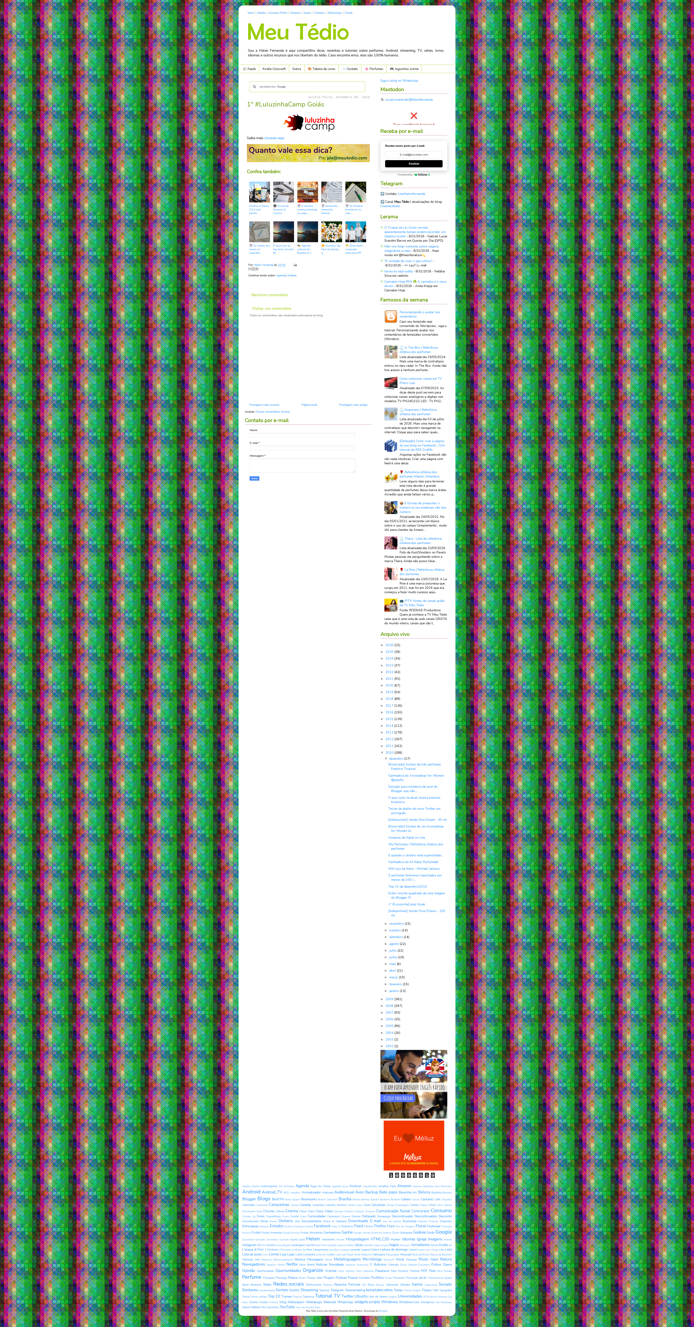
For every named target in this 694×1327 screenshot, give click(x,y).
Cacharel (427, 1199)
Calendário (248, 1205)
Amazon (404, 1185)
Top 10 (274, 1296)
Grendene (272, 1239)
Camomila (262, 1205)
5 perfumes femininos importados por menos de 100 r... (415, 877)
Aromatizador (311, 1192)
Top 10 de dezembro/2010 (407, 886)
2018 (389, 699)
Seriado (445, 1284)
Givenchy (376, 1232)
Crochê (294, 1216)
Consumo (441, 1210)
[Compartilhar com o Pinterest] (257, 269)
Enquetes (446, 1221)
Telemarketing (355, 1290)
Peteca (292, 1277)
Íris (264, 1245)
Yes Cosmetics (270, 1307)
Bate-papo (388, 1192)
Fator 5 (336, 1226)
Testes (398, 1290)
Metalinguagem (347, 1259)
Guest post (297, 1240)
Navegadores (253, 1264)
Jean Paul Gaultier (326, 1245)
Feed (358, 1225)
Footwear (434, 1226)
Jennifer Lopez (372, 1245)
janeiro (394, 991)
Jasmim (310, 1245)
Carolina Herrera (335, 1205)
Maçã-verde (353, 1254)
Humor (396, 1239)
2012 (389, 739)
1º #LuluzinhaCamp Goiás (406, 904)
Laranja (344, 1249)
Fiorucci (368, 1226)
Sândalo (405, 1285)
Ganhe (347, 1232)
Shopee (295, 13)
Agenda (281, 275)
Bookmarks (309, 1199)
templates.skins (379, 1289)
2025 (389, 652)
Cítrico (303, 1211)
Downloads (358, 1220)
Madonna (366, 1254)
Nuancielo (362, 1264)
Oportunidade (265, 1271)
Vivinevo (273, 1302)
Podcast (341, 1277)
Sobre (307, 13)
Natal (434, 1259)
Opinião (248, 1270)
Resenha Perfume (347, 1284)
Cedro (367, 1205)
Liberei (413, 1250)
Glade (395, 1232)
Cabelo (406, 1199)
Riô (364, 1285)
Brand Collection (328, 1199)
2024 (389, 658)
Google (443, 1231)
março (394, 977)
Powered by (405, 174)
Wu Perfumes (444, 1302)
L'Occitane (271, 1250)
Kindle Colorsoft (274, 69)
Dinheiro (286, 1220)
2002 (389, 1046)
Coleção (359, 1211)
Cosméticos (273, 1216)
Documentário (312, 1221)
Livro (265, 1254)
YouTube (287, 1306)
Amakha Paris (387, 1186)
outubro (395, 930)
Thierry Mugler (412, 1290)
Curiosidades (317, 1216)
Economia (409, 1221)
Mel (257, 1260)
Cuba (303, 1216)
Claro (311, 1211)
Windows (389, 1301)
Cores (261, 1216)
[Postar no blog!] (253, 269)
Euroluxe (299, 1226)
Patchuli (415, 1271)
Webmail (329, 1302)
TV (337, 1295)
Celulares (378, 1205)
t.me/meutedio (390, 206)
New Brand (306, 1265)
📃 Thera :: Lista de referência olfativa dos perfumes (421, 540)
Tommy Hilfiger (258, 1296)
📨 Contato (350, 69)
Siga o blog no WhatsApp (399, 80)
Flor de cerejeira (405, 1226)
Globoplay (406, 1233)
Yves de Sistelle (305, 1307)
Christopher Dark (252, 1211)
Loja (283, 1254)
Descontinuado (402, 1216)
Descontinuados (425, 1216)
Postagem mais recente (264, 405)
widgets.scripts (367, 1301)
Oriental (331, 1271)
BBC (414, 1192)
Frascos (246, 1232)
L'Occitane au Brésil (290, 1249)
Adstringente (269, 1186)
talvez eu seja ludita (398, 271)
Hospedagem (357, 1239)
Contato (319, 13)
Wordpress (428, 1302)
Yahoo (255, 1307)
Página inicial (309, 405)
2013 (389, 732)
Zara (317, 1307)
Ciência (279, 1211)
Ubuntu (361, 1296)
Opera (447, 1264)
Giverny (387, 1232)
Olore (403, 1264)
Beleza (424, 1192)
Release (328, 1285)
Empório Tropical (428, 1221)
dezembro (396, 758)
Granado (260, 1239)
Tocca (245, 1297)
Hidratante (328, 1240)
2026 (389, 645)
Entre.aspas (250, 1226)
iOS (259, 1245)
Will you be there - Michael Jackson (414, 868)
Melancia (266, 1259)
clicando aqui (274, 138)
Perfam (448, 1271)
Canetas (305, 1205)
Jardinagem (298, 1245)
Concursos (420, 1210)
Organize (313, 1270)
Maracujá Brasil (420, 1254)
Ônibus (436, 1264)
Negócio (271, 1264)
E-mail (375, 1220)
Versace (442, 1296)
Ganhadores (332, 1232)
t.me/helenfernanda (411, 194)
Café (437, 1199)
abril (393, 970)
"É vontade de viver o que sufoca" (408, 261)
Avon (359, 1192)
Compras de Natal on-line (406, 837)
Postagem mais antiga (353, 405)
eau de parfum (392, 1221)
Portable (364, 1278)
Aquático (295, 1192)
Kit (450, 1245)
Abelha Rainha (251, 1186)
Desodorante (250, 1221)
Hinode (340, 1239)
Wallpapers (296, 1302)
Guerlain (284, 1239)
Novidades (336, 1264)
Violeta (253, 1302)
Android (251, 1191)
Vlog (282, 1302)
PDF (424, 1271)
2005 (389, 1026)
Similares (250, 1289)
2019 (389, 692)
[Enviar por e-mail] (250, 269)
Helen (313, 1238)
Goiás (430, 1232)
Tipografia (445, 1290)
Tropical (297, 1296)
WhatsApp (334, 13)
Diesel (273, 1221)
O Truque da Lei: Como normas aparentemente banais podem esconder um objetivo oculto (414, 231)
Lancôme (334, 1249)
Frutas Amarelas (271, 1233)
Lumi (338, 1254)
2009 (389, 999)
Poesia (352, 1277)
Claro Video (324, 1211)
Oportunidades (288, 1270)
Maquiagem (392, 1254)
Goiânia (291, 275)
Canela (295, 1205)
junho (393, 957)
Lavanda (355, 1250)
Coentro (349, 1211)
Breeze (357, 1199)
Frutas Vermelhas (312, 1233)
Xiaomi (246, 1307)
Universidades (410, 1296)
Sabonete (392, 1285)
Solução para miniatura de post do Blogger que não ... (413, 788)
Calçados (446, 1199)
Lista (448, 1249)
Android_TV (272, 1192)
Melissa (299, 1259)
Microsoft (389, 1259)
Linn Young (432, 1249)
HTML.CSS (379, 1239)
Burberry (385, 1199)
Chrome (268, 1211)
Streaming (309, 1289)
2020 (389, 685)
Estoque (264, 1226)
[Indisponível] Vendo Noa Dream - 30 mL (417, 819)
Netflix (292, 1264)
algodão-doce (340, 1186)
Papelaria (382, 1271)
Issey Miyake (283, 1245)
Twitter (348, 1296)
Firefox (380, 1225)
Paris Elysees (399, 1271)
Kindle (443, 1245)
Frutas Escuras (291, 1232)
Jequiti (384, 1245)
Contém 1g (248, 1216)
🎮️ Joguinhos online (404, 69)
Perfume (251, 1277)
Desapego (383, 1216)
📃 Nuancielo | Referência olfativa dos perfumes (418, 412)
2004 (389, 1033)
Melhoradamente (283, 1259)
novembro (397, 923)
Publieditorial (435, 1278)
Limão (421, 1249)
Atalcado (327, 1193)
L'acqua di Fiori (253, 1249)
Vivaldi (263, 1302)
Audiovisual (344, 1192)
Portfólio (377, 1277)
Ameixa (417, 1186)
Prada (388, 1278)
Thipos (427, 1290)
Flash (391, 1226)
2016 (389, 712)
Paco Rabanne (365, 1271)
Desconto (445, 1216)
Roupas (380, 1285)
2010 (389, 752)
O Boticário (378, 1264)
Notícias (321, 1264)
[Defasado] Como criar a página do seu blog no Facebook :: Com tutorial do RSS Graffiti (422, 445)
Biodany (447, 1192)
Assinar (414, 163)
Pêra (439, 1271)
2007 (389, 1012)
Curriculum (333, 1216)
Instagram (249, 1245)
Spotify (294, 1290)
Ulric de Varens (378, 1297)
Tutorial (323, 1295)
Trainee (286, 1296)
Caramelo (318, 1205)
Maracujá (405, 1255)
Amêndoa (428, 1186)
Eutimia (309, 1226)
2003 (389, 1039)
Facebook (322, 1225)
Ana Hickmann (443, 1186)
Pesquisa (269, 1278)
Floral (421, 1225)
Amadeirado (370, 1186)
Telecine (324, 1290)
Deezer (356, 1216)
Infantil (448, 1239)
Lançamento (320, 1250)
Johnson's (405, 1245)
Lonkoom (321, 1254)
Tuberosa (308, 1297)
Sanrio (417, 1284)
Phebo (302, 1278)
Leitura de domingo (394, 1249)
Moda (400, 1259)
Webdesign (314, 1302)
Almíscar (355, 1186)
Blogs (264, 1198)
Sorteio (282, 1289)
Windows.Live (409, 1302)
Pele (432, 1271)
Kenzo (434, 1245)
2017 (389, 705)
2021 (389, 679)
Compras (370, 1211)
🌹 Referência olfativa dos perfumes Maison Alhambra (419, 474)
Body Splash (292, 1199)
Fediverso (347, 1226)
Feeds (349, 13)
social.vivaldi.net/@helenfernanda (409, 99)
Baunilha (405, 1192)
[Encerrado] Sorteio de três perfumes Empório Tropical (414, 766)
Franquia (447, 1226)
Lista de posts (252, 1254)
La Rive (307, 1250)
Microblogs (372, 1259)
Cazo (359, 1205)
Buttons (395, 1199)
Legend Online (370, 1250)
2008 (389, 1006)
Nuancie (350, 1264)
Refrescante (314, 1285)
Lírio (441, 1250)
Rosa (371, 1285)
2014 (389, 726)
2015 (389, 719)
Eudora (289, 1226)
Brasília (345, 1199)
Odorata (393, 1265)
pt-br (423, 1277)
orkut (341, 1271)
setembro (396, 937)
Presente (398, 1278)
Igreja (421, 1239)
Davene (345, 1216)
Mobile (261, 13)
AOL (286, 1193)
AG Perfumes (286, 1186)
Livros (274, 1254)
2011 (389, 746)
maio (393, 964)
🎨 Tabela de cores (321, 69)
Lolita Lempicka (305, 1255)
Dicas (264, 1221)
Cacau (416, 1199)
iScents (271, 1245)
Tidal (435, 1290)
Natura (446, 1259)
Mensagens (315, 1259)
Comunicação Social (393, 1210)
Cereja (390, 1205)
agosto (394, 944)
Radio (267, 1284)
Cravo (285, 1216)
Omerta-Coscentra (419, 1264)
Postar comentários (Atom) (273, 412)
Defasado (369, 1216)
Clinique (338, 1211)
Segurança (431, 1285)
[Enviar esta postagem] (294, 265)
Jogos (394, 1244)
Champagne (402, 1205)
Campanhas (279, 1204)
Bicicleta (436, 1193)
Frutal (256, 1232)
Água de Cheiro (320, 1186)
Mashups (247, 1260)
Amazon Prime (278, 13)
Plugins (329, 1277)
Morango (411, 1260)
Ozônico (350, 1271)
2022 (389, 672)
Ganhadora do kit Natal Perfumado (413, 862)
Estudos (277, 1225)
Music (424, 1259)
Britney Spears (370, 1199)
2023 (389, 665)
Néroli (281, 1264)
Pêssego (281, 1278)
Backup (371, 1192)
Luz (344, 1255)
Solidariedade (267, 1290)
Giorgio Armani (362, 1232)
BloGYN (278, 1199)
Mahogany (378, 1255)
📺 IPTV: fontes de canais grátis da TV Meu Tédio (422, 603)
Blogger (249, 1199)
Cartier (351, 1205)
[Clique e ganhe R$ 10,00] (414, 1169)
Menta (328, 1259)
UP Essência (430, 1296)
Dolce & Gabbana (335, 1221)
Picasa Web (314, 1278)
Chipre (423, 1205)
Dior (297, 1221)
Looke (331, 1255)
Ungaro (392, 1296)
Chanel (414, 1205)
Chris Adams (444, 1205)
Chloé (432, 1205)
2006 (389, 1019)
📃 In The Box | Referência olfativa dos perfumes (419, 349)
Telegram (337, 1290)
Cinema (291, 1210)
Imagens (435, 1239)
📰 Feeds (249, 69)
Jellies (359, 1245)
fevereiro (396, 984)
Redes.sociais (288, 1284)
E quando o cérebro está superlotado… (415, 855)
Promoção (412, 1278)
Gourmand (248, 1239)
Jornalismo (420, 1244)
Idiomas (408, 1239)
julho (393, 950)
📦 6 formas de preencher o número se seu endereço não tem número (423, 507)
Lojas (290, 1254)
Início (251, 13)
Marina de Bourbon (441, 1254)
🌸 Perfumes (374, 69)
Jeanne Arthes (345, 1245)
